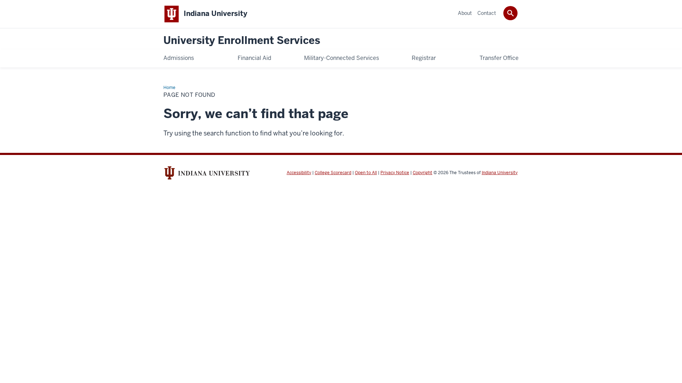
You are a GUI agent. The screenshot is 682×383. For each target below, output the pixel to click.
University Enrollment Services (241, 40)
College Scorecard (333, 173)
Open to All (366, 173)
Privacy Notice (394, 173)
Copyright (422, 173)
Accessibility (299, 173)
